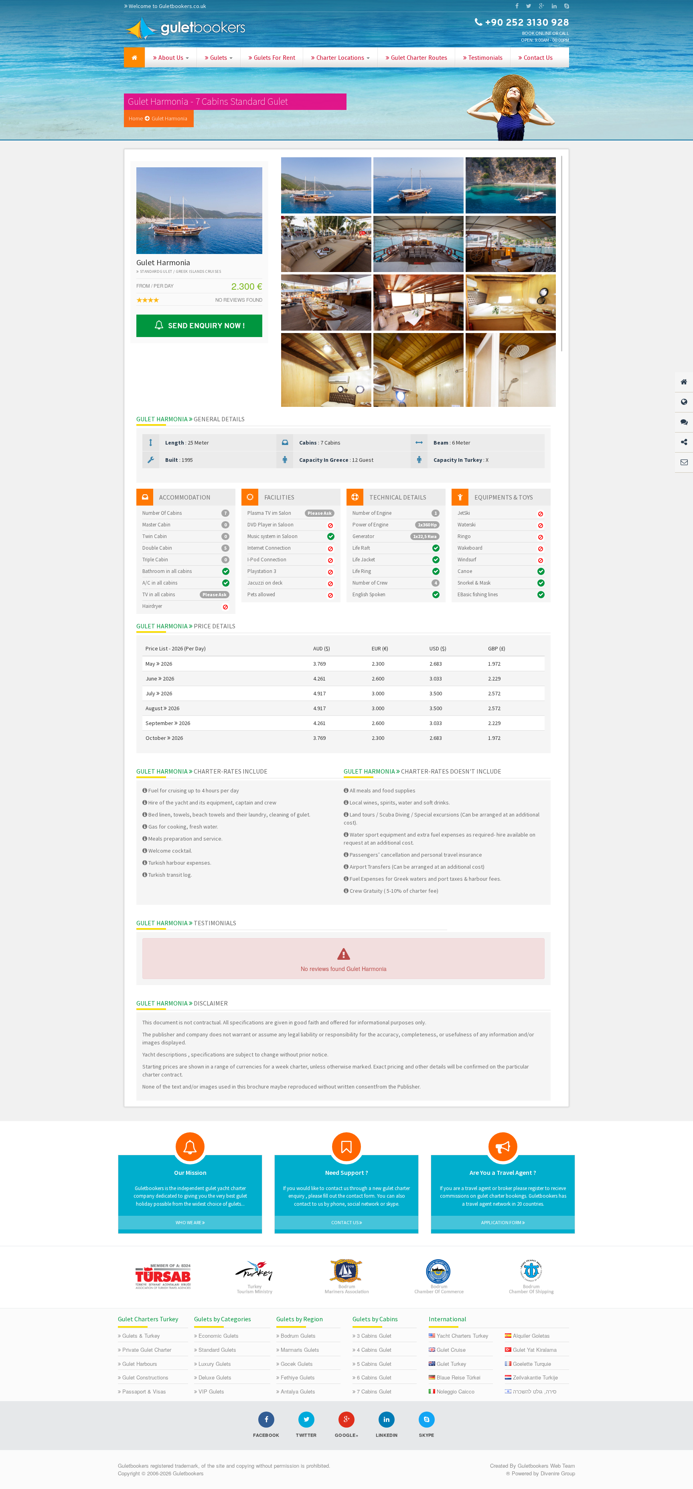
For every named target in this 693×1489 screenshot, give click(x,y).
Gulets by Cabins (375, 1319)
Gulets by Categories (222, 1319)
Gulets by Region (299, 1319)
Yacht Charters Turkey (462, 1335)
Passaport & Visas (144, 1391)
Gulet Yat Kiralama (535, 1349)
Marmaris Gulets (300, 1349)
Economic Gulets (219, 1335)
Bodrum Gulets (298, 1335)
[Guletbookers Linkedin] (554, 6)
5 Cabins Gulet (374, 1363)
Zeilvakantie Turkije (535, 1377)
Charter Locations (340, 58)
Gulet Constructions (145, 1377)
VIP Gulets (211, 1391)
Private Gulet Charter (146, 1349)
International (447, 1319)
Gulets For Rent (273, 58)
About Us (171, 58)
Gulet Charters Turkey (148, 1319)
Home (136, 118)
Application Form (501, 1222)
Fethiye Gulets (298, 1377)
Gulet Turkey (451, 1363)
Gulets (219, 58)
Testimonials (485, 58)
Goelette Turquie (532, 1363)
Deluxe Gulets (215, 1377)
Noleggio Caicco (455, 1391)
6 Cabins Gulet (374, 1377)
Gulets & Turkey (141, 1335)
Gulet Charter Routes (418, 58)
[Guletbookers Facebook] (517, 6)
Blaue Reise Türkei (458, 1377)
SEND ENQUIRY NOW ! (205, 326)
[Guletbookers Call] (566, 6)
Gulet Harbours (139, 1363)
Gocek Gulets (297, 1363)
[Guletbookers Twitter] (528, 6)
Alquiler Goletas (531, 1335)
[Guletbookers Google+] (541, 6)
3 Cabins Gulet (374, 1335)
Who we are (189, 1222)
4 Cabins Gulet (374, 1349)
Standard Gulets (217, 1349)
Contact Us (537, 58)
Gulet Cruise (451, 1349)
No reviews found (238, 300)
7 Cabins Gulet (374, 1391)
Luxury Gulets (215, 1363)
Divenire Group (558, 1473)
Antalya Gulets (298, 1391)
